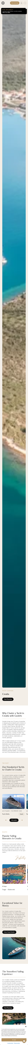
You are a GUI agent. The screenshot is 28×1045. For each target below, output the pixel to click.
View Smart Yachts (9, 932)
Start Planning (8, 699)
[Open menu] (25, 3)
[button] (26, 1026)
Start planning (14, 3)
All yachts (14, 820)
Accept (14, 1040)
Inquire (21, 814)
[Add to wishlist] (15, 796)
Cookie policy (10, 1043)
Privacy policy (17, 1043)
